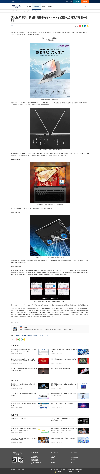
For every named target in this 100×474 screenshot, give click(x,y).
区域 (32, 11)
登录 (71, 1)
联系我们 (50, 6)
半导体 (41, 335)
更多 (87, 345)
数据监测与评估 (34, 459)
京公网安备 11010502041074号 (63, 471)
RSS (23, 469)
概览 (13, 11)
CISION (76, 469)
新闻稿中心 (36, 6)
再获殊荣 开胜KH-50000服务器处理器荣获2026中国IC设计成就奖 (24, 369)
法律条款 (13, 469)
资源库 (43, 6)
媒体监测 (85, 1)
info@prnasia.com (75, 457)
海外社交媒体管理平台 (36, 462)
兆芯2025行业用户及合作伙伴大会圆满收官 (63, 403)
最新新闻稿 (18, 11)
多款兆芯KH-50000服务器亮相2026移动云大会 (63, 359)
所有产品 (33, 463)
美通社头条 (37, 11)
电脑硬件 (24, 335)
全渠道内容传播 (34, 457)
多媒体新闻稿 (44, 11)
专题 (24, 11)
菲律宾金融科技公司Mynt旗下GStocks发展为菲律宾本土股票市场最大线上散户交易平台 (64, 429)
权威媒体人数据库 (35, 460)
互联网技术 (36, 335)
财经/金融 (18, 335)
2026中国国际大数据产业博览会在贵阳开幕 (63, 438)
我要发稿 (77, 1)
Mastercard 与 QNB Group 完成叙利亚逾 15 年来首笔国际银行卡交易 (24, 439)
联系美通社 (74, 453)
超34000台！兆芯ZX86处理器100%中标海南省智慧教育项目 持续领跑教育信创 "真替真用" (24, 360)
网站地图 (18, 469)
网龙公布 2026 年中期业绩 (18, 419)
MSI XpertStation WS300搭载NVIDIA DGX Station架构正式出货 (62, 419)
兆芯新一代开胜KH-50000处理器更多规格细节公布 (23, 404)
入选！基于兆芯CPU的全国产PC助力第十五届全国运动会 (23, 394)
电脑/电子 (29, 335)
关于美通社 (54, 453)
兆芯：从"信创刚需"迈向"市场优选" (60, 369)
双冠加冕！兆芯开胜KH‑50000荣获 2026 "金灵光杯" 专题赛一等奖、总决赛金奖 (23, 350)
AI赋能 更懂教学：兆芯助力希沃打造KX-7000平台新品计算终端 (63, 394)
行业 (28, 11)
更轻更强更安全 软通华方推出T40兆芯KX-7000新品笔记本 (64, 385)
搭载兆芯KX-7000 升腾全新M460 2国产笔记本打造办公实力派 (23, 385)
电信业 (46, 335)
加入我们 (53, 459)
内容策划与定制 (34, 456)
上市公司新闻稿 (52, 11)
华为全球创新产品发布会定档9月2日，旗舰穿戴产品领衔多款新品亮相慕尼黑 (23, 429)
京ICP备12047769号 (74, 471)
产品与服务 (28, 6)
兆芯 (12, 25)
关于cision (53, 457)
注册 (67, 1)
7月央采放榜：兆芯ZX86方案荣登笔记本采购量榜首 (64, 350)
